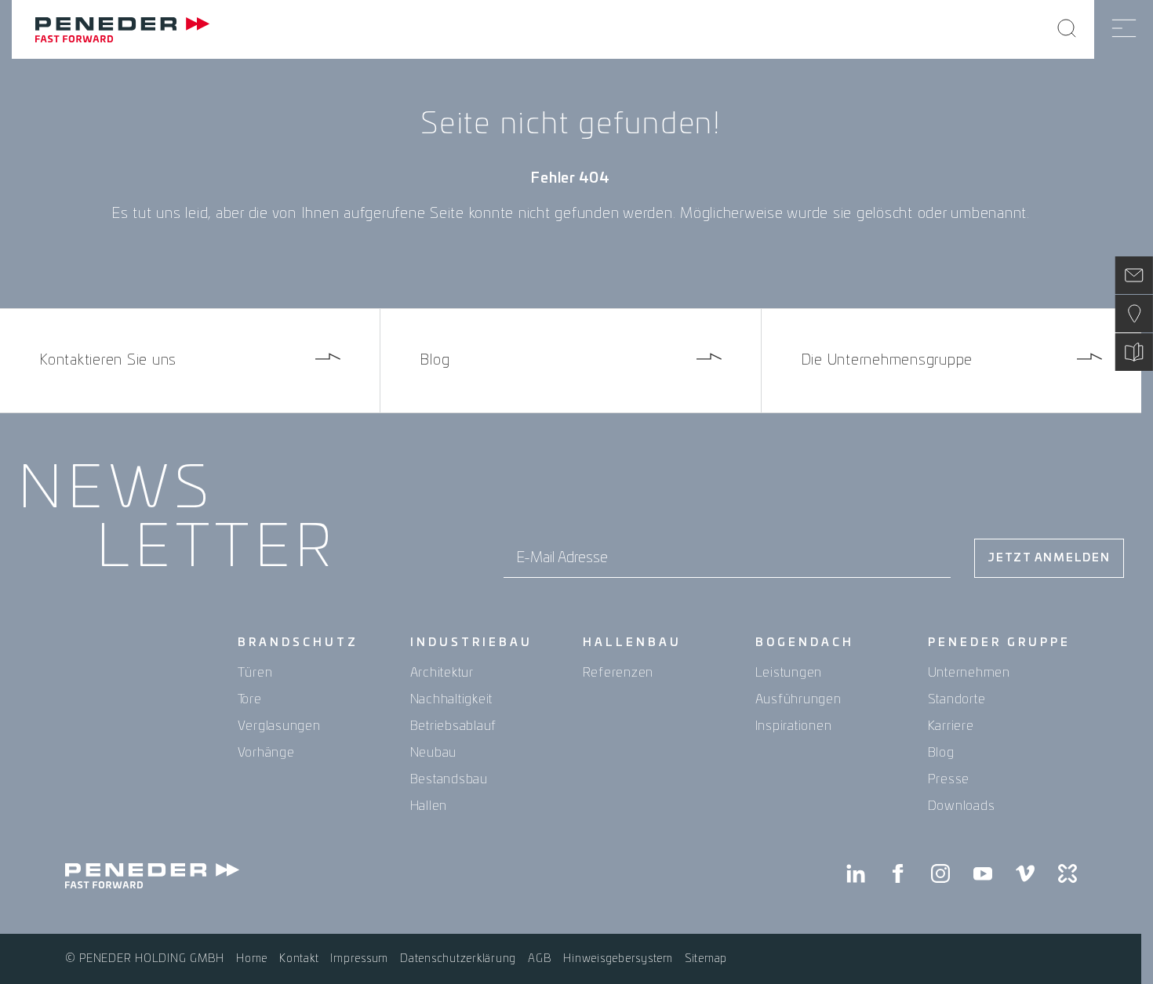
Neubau (433, 752)
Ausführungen (798, 699)
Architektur (442, 672)
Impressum (359, 958)
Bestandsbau (449, 779)
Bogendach (804, 642)
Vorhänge (266, 752)
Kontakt (298, 958)
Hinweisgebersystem (618, 958)
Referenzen (618, 672)
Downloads (961, 806)
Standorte (957, 699)
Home (251, 958)
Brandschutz (298, 642)
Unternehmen (969, 672)
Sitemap (706, 958)
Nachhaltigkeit (451, 699)
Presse (949, 779)
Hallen (429, 806)
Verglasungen (279, 726)
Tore (250, 699)
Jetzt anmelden (1049, 558)
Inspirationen (793, 726)
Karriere (951, 726)
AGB (539, 958)
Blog (434, 361)
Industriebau (471, 642)
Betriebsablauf (453, 726)
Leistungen (789, 672)
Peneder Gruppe (999, 642)
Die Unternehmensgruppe (887, 361)
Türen (255, 672)
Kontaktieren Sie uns (107, 361)
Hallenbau (632, 642)
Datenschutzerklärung (458, 958)
